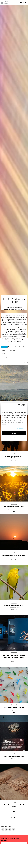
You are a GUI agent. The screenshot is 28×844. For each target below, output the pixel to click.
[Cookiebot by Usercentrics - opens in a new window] (20, 405)
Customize (13, 438)
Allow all (14, 433)
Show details (20, 428)
